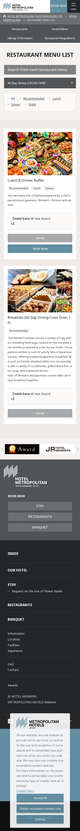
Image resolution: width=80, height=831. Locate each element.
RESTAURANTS (40, 516)
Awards (13, 685)
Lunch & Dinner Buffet (26, 180)
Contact (13, 670)
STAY (40, 506)
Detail (40, 238)
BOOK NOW (59, 5)
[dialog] (40, 770)
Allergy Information (19, 38)
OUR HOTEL (17, 570)
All (13, 98)
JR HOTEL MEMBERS (22, 696)
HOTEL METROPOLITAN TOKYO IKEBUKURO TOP (34, 16)
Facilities (14, 645)
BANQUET (40, 527)
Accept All (40, 798)
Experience (15, 651)
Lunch (57, 98)
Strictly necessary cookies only (40, 808)
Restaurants (20, 29)
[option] (22, 449)
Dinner (15, 104)
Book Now (40, 248)
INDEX (13, 553)
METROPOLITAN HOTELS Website (32, 702)
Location (14, 639)
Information (16, 634)
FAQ (11, 664)
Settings (40, 819)
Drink (32, 104)
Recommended (33, 98)
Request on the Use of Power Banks (37, 591)
